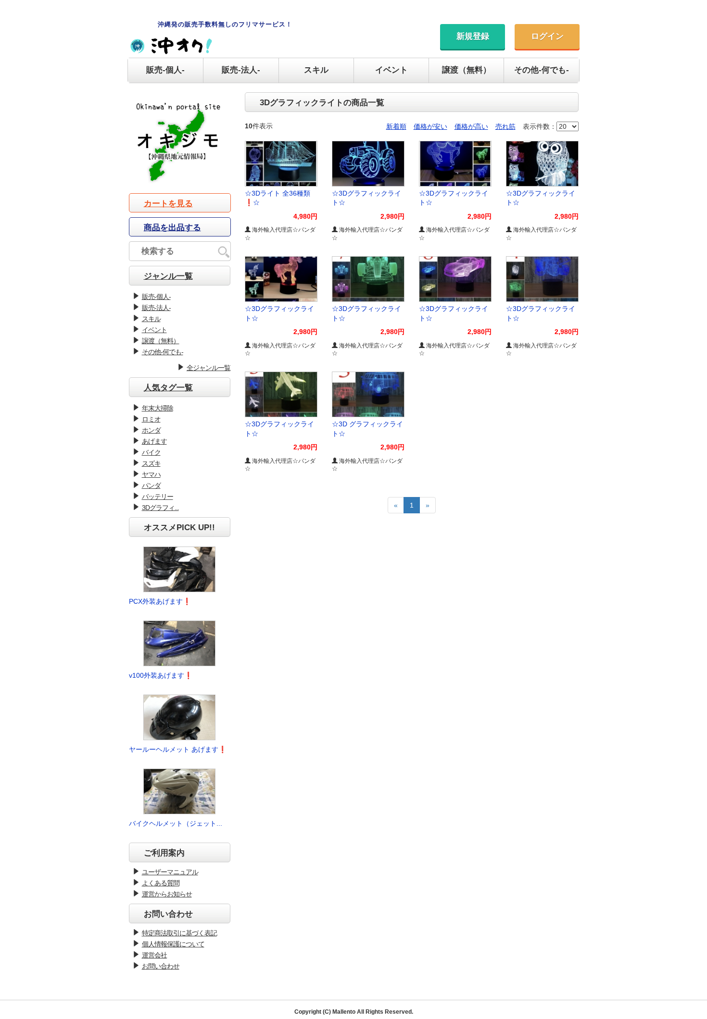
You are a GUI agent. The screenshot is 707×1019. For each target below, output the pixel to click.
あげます (154, 441)
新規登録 (472, 36)
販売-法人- (241, 70)
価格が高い (471, 126)
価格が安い (430, 126)
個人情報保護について (173, 944)
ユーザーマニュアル (170, 872)
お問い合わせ (160, 966)
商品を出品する (172, 227)
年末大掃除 (157, 408)
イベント (391, 70)
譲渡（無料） (466, 70)
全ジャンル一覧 (208, 368)
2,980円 (392, 216)
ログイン (547, 36)
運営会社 (154, 955)
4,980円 (305, 216)
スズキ (151, 463)
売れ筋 (505, 126)
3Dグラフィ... (160, 507)
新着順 (396, 126)
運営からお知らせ (167, 894)
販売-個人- (165, 70)
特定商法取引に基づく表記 (179, 933)
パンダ (151, 485)
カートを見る (168, 203)
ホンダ (151, 430)
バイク (151, 452)
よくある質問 (160, 883)
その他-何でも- (541, 70)
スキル (316, 70)
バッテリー (157, 496)
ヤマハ (151, 474)
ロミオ (151, 419)
